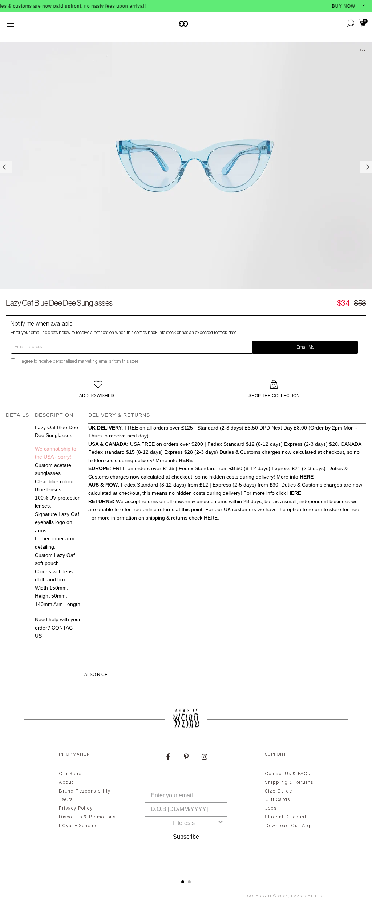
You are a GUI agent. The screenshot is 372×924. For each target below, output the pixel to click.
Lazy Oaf (302, 896)
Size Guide (278, 791)
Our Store (70, 774)
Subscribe (186, 837)
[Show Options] (220, 823)
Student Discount (285, 817)
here (211, 518)
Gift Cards (277, 800)
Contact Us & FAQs (287, 774)
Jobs (270, 808)
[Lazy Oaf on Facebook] (167, 757)
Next (366, 167)
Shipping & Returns (289, 783)
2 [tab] (189, 881)
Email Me (305, 347)
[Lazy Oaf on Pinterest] (186, 757)
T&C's (66, 800)
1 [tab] (182, 881)
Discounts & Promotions (87, 817)
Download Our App (288, 826)
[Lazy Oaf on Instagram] (204, 757)
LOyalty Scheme (78, 826)
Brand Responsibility (84, 791)
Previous (6, 167)
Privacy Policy (76, 808)
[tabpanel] (186, 807)
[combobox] (184, 823)
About (66, 783)
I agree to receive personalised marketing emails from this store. (80, 361)
